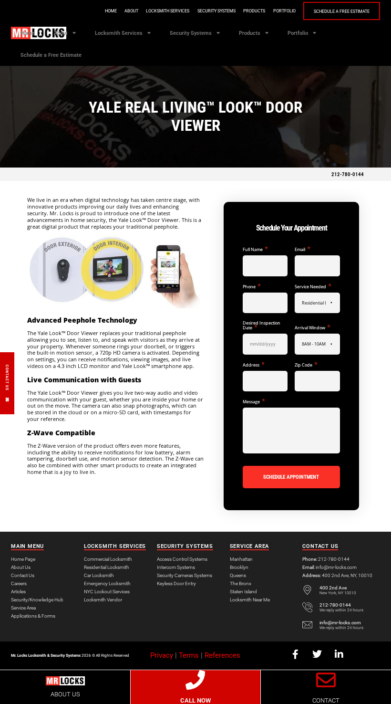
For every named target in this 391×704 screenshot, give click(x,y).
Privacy (161, 655)
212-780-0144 (347, 174)
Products (254, 11)
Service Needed (313, 286)
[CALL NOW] (195, 680)
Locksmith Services (167, 11)
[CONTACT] (326, 680)
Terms (189, 655)
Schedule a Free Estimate (342, 11)
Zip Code (306, 364)
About (131, 11)
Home (111, 11)
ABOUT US (65, 694)
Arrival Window (312, 327)
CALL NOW (195, 700)
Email (302, 249)
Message (254, 401)
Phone (251, 286)
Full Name (255, 249)
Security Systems (216, 11)
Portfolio (284, 11)
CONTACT (326, 700)
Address (253, 364)
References (222, 655)
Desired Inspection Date (261, 325)
